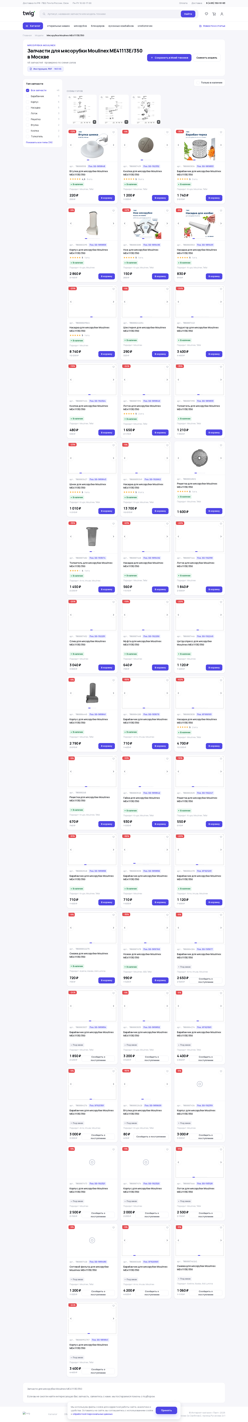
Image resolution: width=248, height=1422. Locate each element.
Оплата (183, 3)
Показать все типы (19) (39, 142)
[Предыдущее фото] (71, 145)
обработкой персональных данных (93, 1413)
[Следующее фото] (113, 145)
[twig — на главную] (29, 14)
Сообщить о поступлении (205, 980)
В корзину (106, 197)
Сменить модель (206, 57)
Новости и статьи (214, 25)
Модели (39, 35)
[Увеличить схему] (69, 97)
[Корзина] (214, 14)
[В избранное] (113, 132)
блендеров (97, 25)
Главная (27, 35)
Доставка (196, 3)
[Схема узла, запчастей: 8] (82, 109)
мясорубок (80, 25)
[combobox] (113, 14)
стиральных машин (58, 25)
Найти (188, 13)
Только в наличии (211, 82)
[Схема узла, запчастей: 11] (114, 109)
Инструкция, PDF (47, 68)
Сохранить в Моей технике (171, 57)
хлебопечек (145, 25)
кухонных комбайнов (121, 25)
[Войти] (221, 14)
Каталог (35, 25)
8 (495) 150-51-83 (215, 3)
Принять (166, 1410)
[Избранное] (206, 14)
